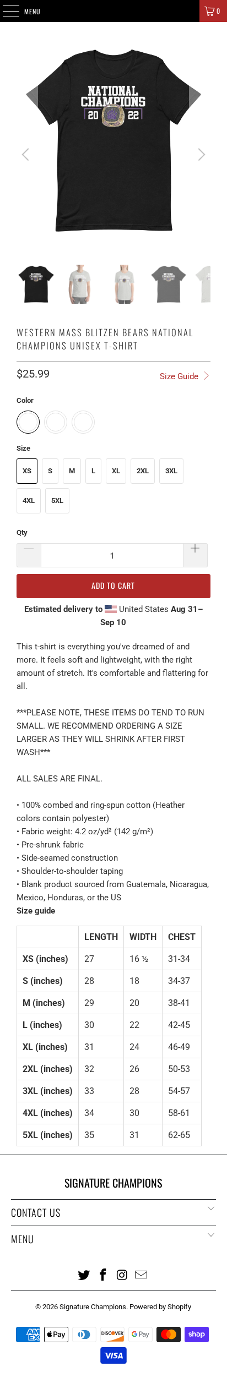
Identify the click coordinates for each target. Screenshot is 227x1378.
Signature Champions (93, 1307)
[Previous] (27, 154)
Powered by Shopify (160, 1307)
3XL (171, 471)
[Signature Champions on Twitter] (84, 1274)
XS (27, 471)
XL (116, 471)
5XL (57, 500)
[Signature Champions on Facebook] (103, 1274)
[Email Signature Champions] (141, 1274)
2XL (143, 471)
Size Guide (180, 376)
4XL (29, 500)
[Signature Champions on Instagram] (122, 1274)
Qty (22, 532)
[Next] (200, 154)
